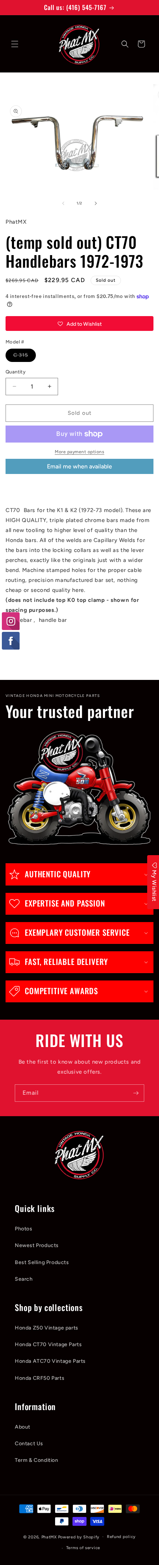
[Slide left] (63, 203)
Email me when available (79, 466)
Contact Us (29, 1443)
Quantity (16, 372)
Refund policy (121, 1536)
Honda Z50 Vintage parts (46, 1328)
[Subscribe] (136, 1093)
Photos (24, 1229)
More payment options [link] (79, 451)
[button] (15, 44)
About (22, 1427)
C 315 (24, 357)
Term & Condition (36, 1460)
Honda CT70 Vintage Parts (48, 1344)
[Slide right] (96, 203)
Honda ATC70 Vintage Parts (50, 1361)
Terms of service (83, 1547)
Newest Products (37, 1245)
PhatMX (49, 1536)
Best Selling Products (42, 1262)
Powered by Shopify (79, 1536)
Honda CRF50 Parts (39, 1378)
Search (24, 1279)
